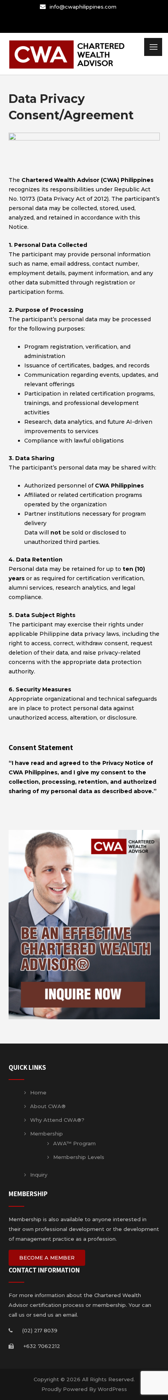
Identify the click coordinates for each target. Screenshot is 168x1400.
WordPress (112, 1389)
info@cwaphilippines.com (83, 7)
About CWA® (48, 1106)
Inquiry (38, 1174)
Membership (46, 1133)
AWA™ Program (74, 1143)
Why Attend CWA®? (57, 1120)
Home (38, 1092)
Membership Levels (78, 1157)
